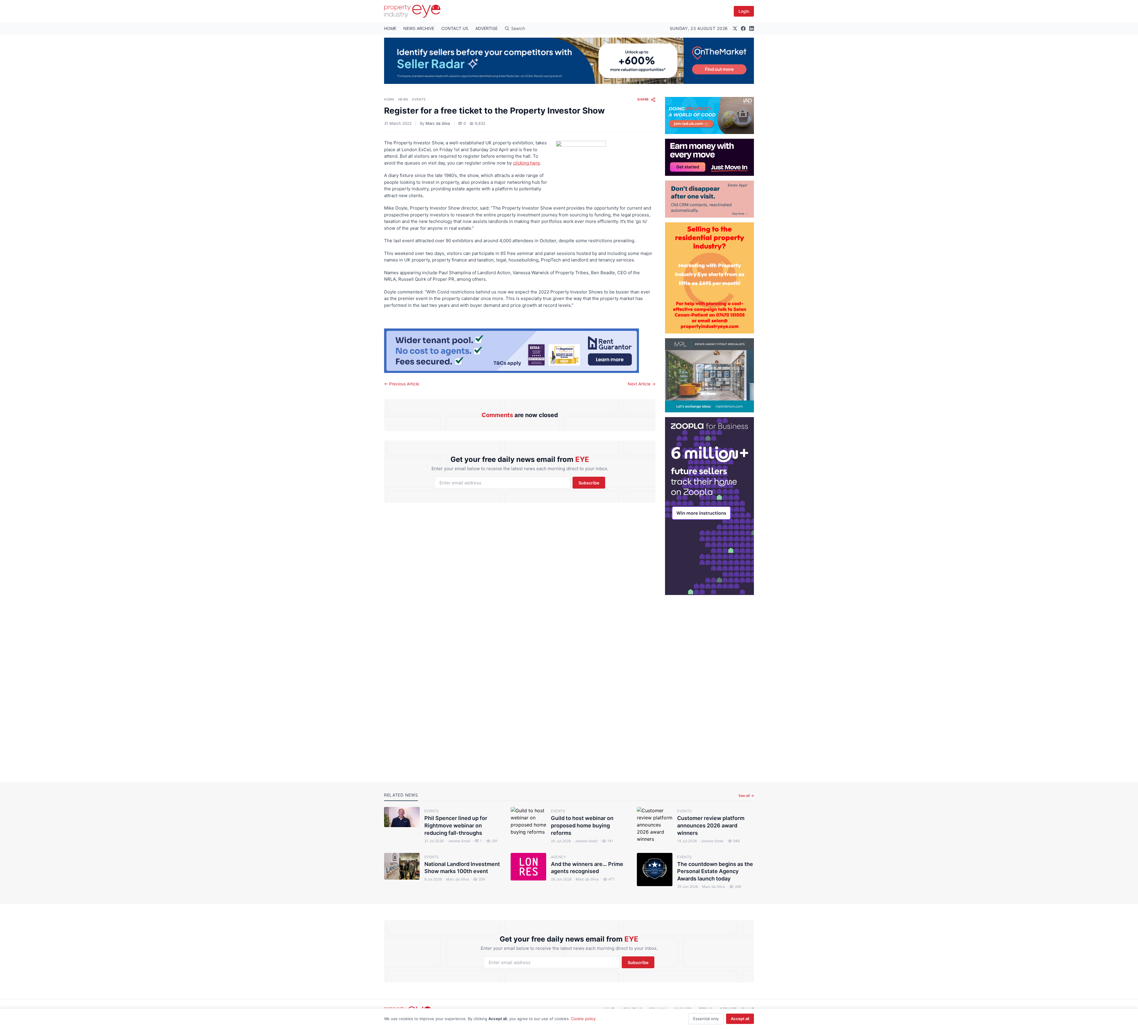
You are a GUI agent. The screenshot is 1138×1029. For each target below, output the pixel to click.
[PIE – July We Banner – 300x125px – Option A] (709, 157)
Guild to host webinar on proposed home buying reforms (582, 825)
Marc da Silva (438, 123)
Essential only (706, 1018)
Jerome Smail (458, 841)
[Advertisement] (709, 684)
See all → (746, 795)
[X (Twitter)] (735, 28)
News (403, 99)
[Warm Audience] (709, 199)
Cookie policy (583, 1018)
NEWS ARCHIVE (418, 28)
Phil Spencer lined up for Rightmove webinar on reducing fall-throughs (455, 825)
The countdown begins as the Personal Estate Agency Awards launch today (715, 871)
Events (419, 99)
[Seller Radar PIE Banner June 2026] (569, 61)
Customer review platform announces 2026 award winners (710, 825)
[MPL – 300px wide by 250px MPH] (709, 375)
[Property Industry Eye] (412, 11)
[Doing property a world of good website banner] (709, 115)
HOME (390, 28)
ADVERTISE (486, 28)
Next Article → (642, 383)
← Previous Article (401, 383)
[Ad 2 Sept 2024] (709, 278)
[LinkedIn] (751, 28)
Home (389, 99)
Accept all (740, 1018)
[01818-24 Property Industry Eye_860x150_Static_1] (520, 350)
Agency (558, 857)
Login (744, 11)
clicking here (526, 163)
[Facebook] (743, 28)
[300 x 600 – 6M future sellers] (709, 506)
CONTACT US (454, 28)
